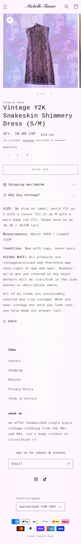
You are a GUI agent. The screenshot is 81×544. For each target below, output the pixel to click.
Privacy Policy (20, 389)
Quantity (10, 147)
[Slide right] (51, 93)
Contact (14, 361)
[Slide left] (29, 93)
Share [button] (12, 321)
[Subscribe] (68, 463)
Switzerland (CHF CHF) (38, 506)
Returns (14, 379)
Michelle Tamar (45, 536)
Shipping (28, 140)
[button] (5, 6)
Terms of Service (22, 398)
